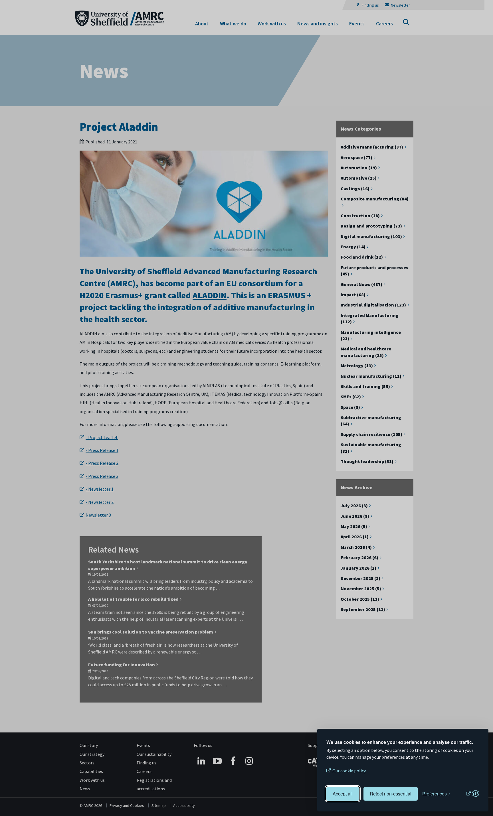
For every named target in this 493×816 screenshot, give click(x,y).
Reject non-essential (390, 793)
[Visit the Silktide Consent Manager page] (472, 794)
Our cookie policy (349, 771)
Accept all (343, 793)
